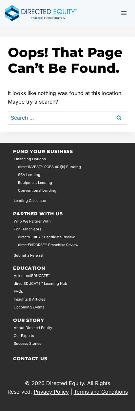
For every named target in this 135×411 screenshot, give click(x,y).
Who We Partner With (32, 221)
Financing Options (30, 159)
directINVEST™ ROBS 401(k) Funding (49, 167)
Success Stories (27, 343)
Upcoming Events (29, 307)
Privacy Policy (51, 391)
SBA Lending (29, 174)
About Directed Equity (33, 327)
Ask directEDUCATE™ (32, 275)
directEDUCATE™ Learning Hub (40, 283)
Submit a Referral (28, 255)
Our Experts (24, 335)
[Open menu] (124, 13)
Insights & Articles (29, 299)
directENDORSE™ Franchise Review (48, 245)
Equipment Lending (35, 182)
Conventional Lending (37, 190)
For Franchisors (27, 229)
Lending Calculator (30, 200)
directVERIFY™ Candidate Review (46, 237)
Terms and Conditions (101, 391)
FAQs (18, 291)
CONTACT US (30, 359)
